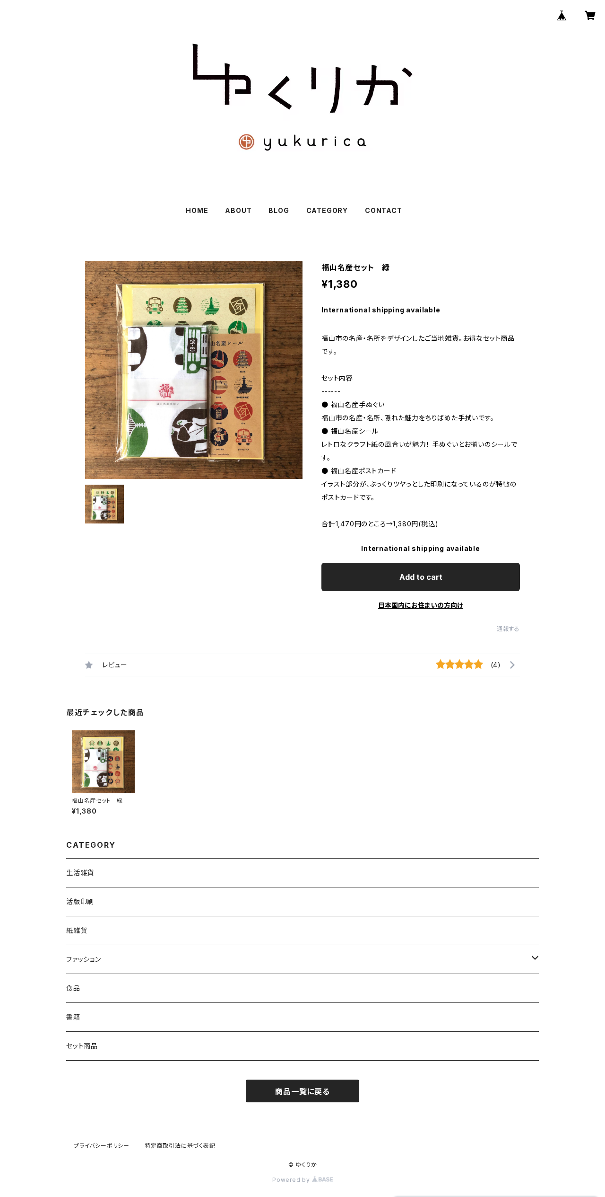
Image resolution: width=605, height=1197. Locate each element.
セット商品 (82, 1046)
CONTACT (383, 210)
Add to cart (420, 577)
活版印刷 (80, 901)
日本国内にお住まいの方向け (420, 605)
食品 (73, 988)
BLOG (278, 210)
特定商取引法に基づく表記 (180, 1145)
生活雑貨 (80, 873)
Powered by (292, 1179)
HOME (197, 210)
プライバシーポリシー (102, 1145)
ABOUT (238, 210)
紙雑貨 (76, 930)
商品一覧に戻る (302, 1091)
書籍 (73, 1017)
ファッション (83, 959)
